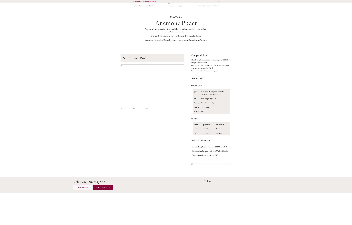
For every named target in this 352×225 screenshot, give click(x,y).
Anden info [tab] (195, 118)
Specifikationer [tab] (196, 85)
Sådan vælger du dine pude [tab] (200, 140)
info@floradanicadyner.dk (150, 1)
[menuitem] (215, 1)
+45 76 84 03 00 (138, 1)
